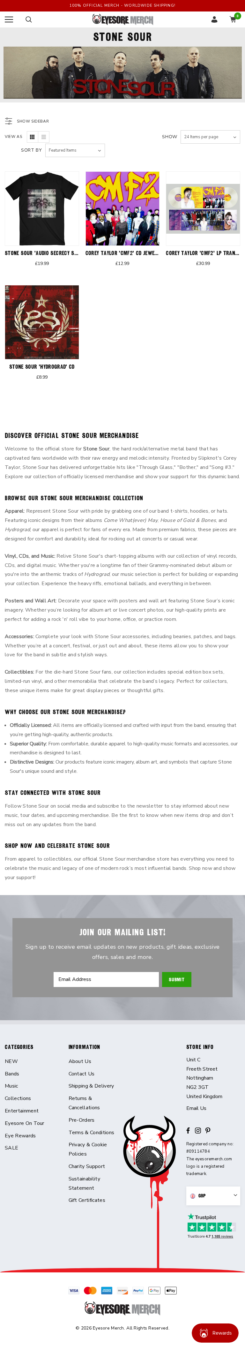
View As (13, 136)
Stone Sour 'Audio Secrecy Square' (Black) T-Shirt (67, 253)
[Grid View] (32, 137)
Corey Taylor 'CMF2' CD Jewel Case (127, 253)
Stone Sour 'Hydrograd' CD (42, 367)
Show (169, 137)
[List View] (43, 137)
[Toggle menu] (9, 19)
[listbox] (75, 150)
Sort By (31, 150)
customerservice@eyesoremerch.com (213, 1108)
